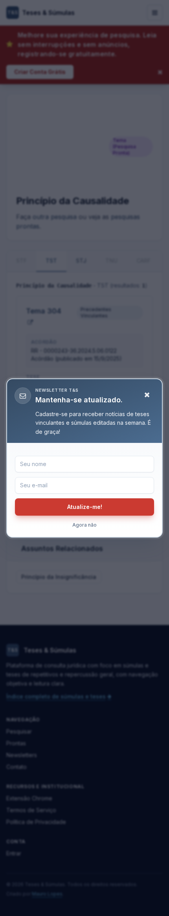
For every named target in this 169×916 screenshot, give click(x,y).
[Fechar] (147, 395)
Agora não (84, 525)
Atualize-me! (84, 506)
